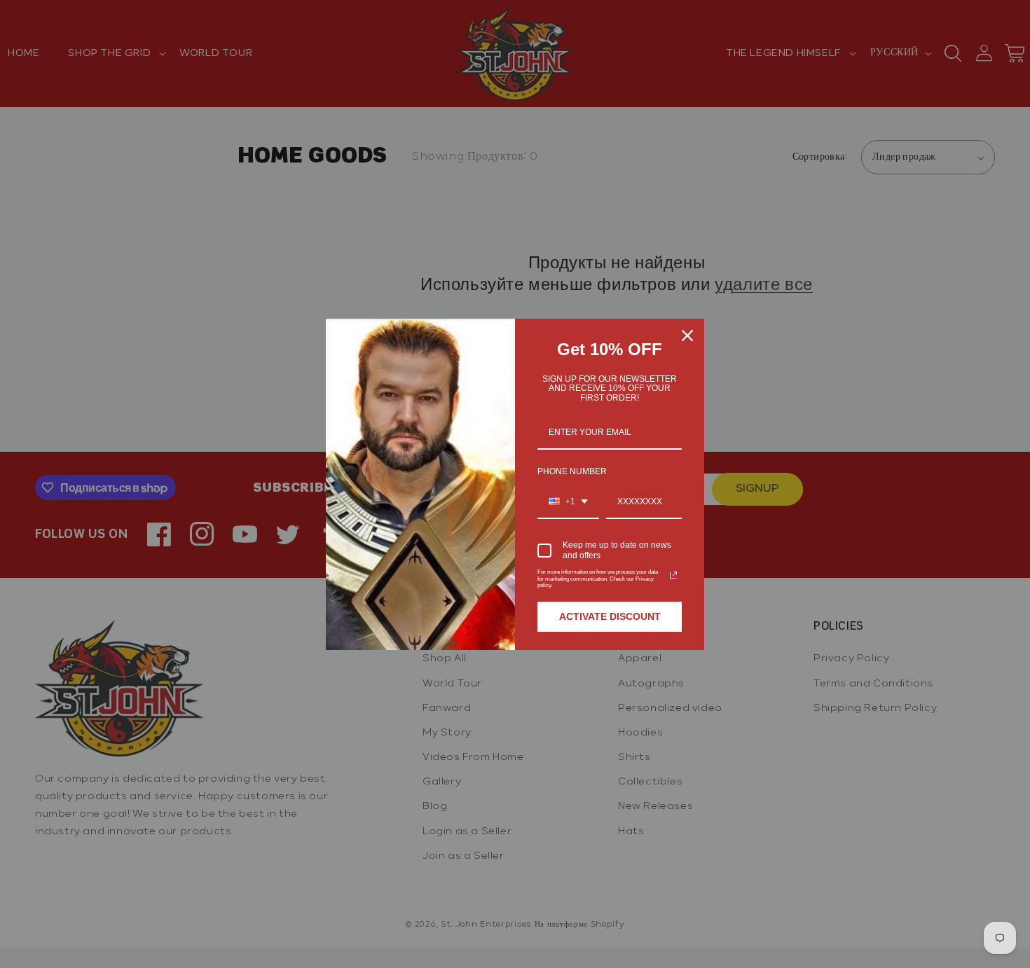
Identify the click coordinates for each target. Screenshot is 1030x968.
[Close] (687, 335)
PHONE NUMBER (572, 471)
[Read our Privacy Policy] (673, 575)
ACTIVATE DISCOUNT (610, 616)
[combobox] (568, 502)
